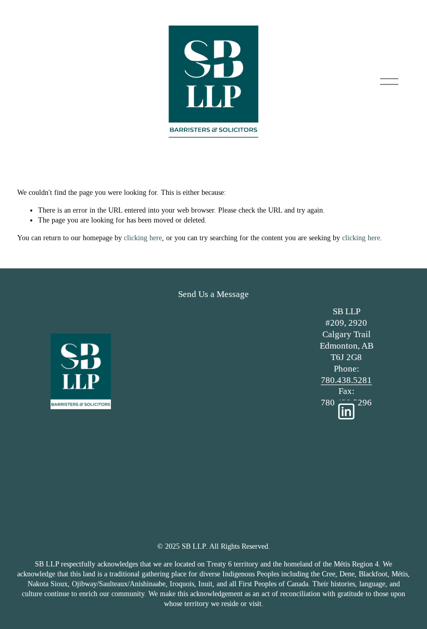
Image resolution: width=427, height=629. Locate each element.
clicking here (143, 238)
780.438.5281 (346, 380)
